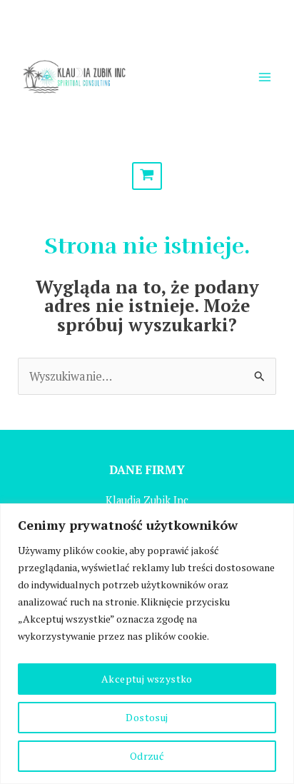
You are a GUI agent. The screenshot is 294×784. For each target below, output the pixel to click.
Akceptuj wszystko (147, 678)
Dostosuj (147, 717)
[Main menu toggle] (264, 76)
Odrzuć (147, 756)
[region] (147, 643)
